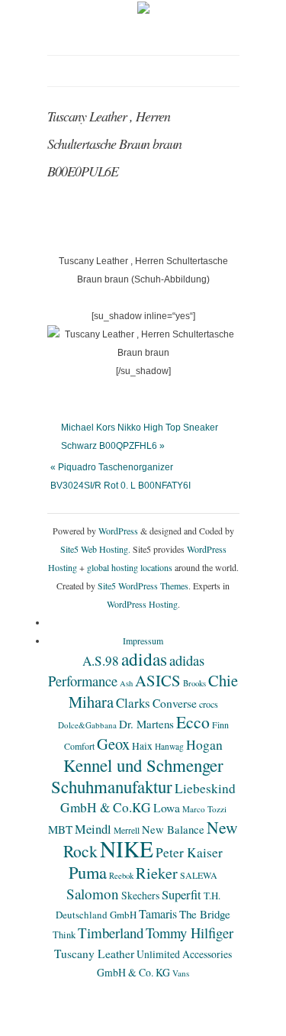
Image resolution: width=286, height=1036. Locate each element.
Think (64, 934)
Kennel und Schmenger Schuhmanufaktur (137, 776)
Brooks (194, 683)
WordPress (118, 530)
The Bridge (204, 913)
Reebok (121, 875)
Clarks (133, 703)
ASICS (158, 680)
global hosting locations (129, 567)
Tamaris (158, 913)
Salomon (92, 893)
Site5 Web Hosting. (95, 549)
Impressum (143, 640)
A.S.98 (100, 661)
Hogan (204, 744)
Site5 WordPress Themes (143, 585)
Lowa (166, 807)
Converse (175, 703)
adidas (144, 659)
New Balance (173, 829)
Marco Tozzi (204, 809)
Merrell (127, 830)
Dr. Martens (146, 723)
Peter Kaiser (189, 852)
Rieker (157, 873)
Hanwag (169, 746)
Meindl (93, 829)
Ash (126, 683)
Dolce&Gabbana (87, 725)
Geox (113, 743)
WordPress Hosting (142, 604)
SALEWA (198, 875)
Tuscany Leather (94, 953)
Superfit (181, 894)
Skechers (140, 895)
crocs (208, 704)
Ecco (193, 722)
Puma (88, 871)
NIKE (126, 848)
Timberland (110, 932)
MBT (60, 829)
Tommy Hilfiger (189, 932)
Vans (180, 973)
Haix (142, 746)
